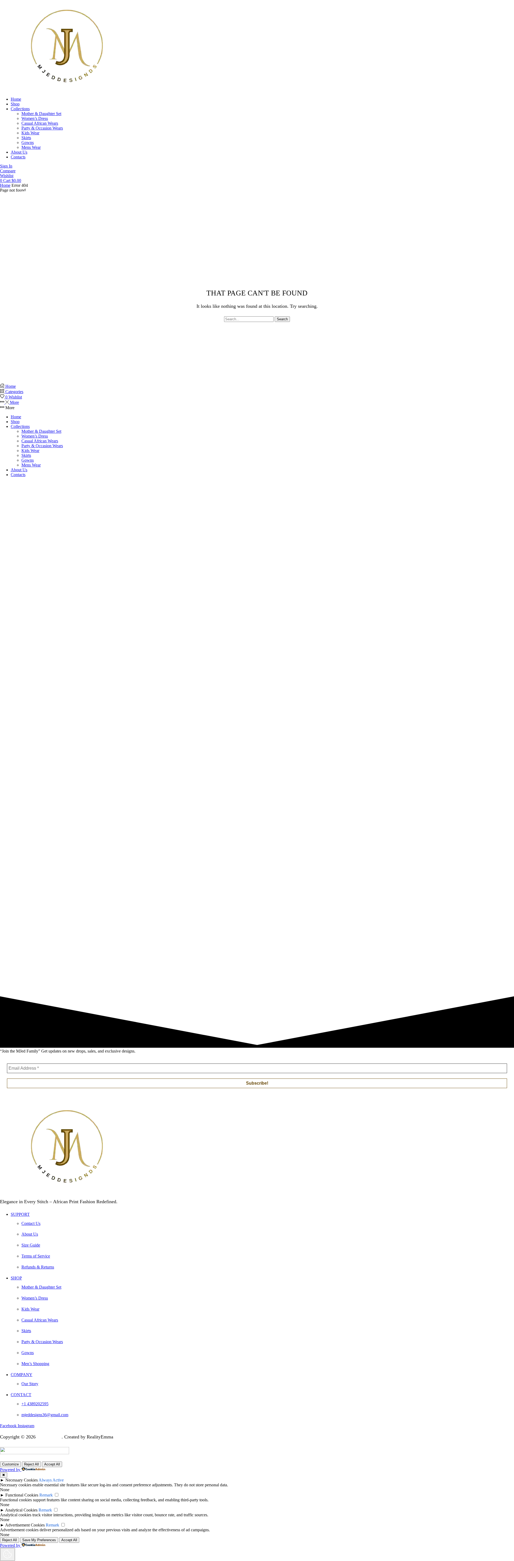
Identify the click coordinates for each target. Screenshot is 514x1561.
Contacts (18, 474)
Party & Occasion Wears (42, 445)
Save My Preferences (39, 1540)
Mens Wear (31, 465)
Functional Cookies (21, 1495)
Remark (46, 1495)
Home (5, 185)
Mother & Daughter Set (41, 431)
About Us (19, 470)
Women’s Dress (34, 436)
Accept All (52, 1464)
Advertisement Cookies (25, 1525)
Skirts (26, 455)
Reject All (31, 1464)
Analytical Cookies (21, 1510)
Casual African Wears (39, 441)
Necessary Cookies (21, 1480)
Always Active (51, 1480)
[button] (6, 166)
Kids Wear (30, 450)
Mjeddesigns (49, 1437)
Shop (15, 421)
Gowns (27, 460)
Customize (10, 1464)
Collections (20, 426)
